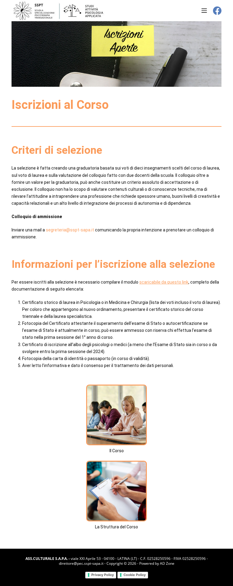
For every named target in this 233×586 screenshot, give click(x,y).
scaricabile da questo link (163, 282)
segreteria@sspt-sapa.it (70, 229)
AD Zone (167, 563)
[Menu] (204, 10)
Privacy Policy (102, 575)
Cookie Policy (134, 575)
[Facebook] (217, 10)
